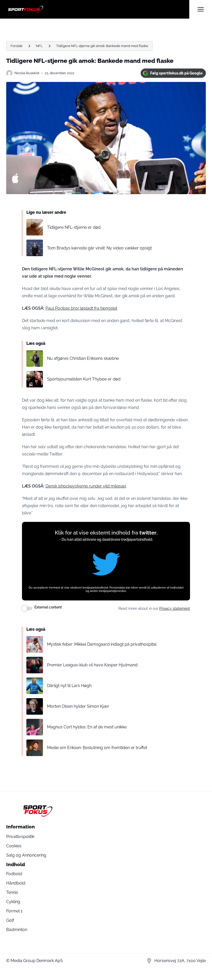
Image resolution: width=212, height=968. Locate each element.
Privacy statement (174, 608)
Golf (10, 920)
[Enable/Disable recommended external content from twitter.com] (27, 608)
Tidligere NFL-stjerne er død (74, 227)
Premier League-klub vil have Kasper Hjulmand (92, 664)
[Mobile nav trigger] (200, 9)
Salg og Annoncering (26, 855)
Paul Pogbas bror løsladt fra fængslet (81, 308)
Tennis (12, 892)
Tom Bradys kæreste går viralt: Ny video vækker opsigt (99, 248)
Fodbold (14, 873)
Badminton (16, 929)
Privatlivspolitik (20, 836)
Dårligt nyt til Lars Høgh (69, 685)
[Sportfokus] (97, 9)
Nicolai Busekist (26, 73)
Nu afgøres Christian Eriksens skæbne (83, 358)
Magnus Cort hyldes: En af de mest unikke (87, 727)
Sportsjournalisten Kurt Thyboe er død (83, 379)
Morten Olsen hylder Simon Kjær (78, 706)
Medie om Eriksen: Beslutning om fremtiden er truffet (97, 747)
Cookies (13, 845)
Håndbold (15, 883)
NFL (39, 46)
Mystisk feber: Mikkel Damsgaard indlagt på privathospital (101, 644)
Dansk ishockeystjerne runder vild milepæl (86, 486)
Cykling (13, 901)
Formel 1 (14, 911)
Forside (16, 46)
